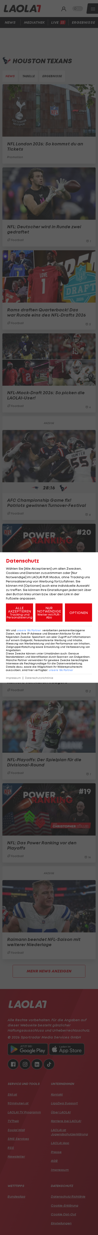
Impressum (13, 678)
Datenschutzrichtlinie (39, 678)
